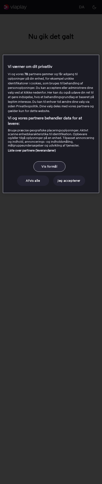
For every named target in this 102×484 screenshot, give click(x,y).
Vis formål (49, 166)
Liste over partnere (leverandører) (32, 150)
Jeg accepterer (69, 180)
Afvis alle (33, 180)
